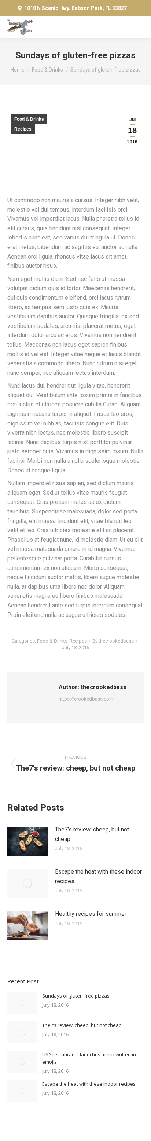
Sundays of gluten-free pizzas (76, 995)
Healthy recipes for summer (90, 913)
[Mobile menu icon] (136, 27)
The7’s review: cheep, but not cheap (92, 834)
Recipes (23, 129)
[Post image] (27, 841)
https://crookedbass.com (86, 699)
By (113, 641)
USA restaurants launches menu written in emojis (89, 1058)
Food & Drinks (29, 119)
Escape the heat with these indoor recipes (98, 876)
